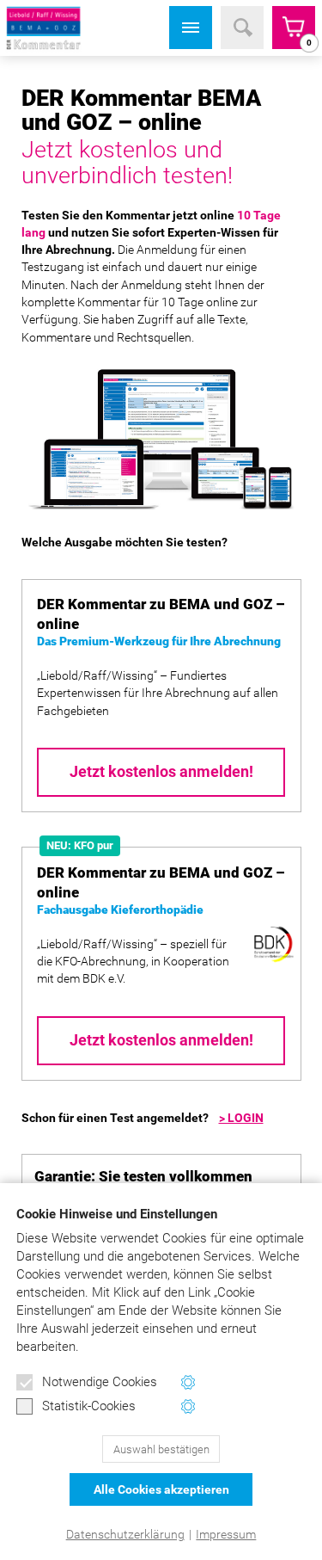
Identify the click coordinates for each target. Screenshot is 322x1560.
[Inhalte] (190, 27)
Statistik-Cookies (89, 1406)
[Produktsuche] (242, 27)
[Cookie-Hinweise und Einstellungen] (188, 1382)
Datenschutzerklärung (125, 1534)
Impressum (226, 1534)
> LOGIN (241, 1118)
